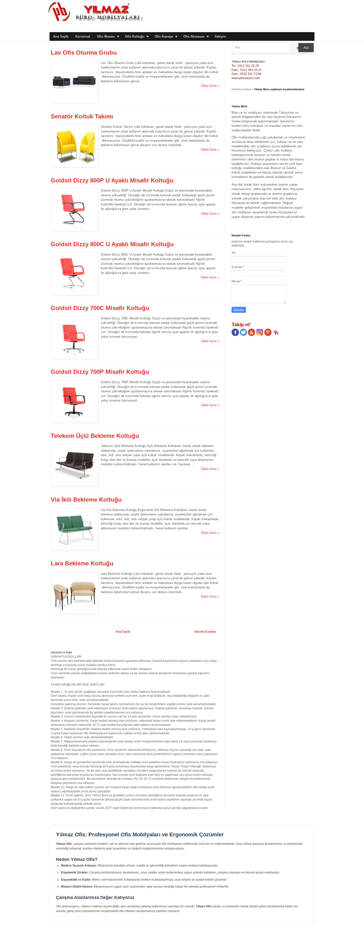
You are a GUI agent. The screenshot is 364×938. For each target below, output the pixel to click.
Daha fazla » (210, 86)
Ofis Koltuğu (134, 36)
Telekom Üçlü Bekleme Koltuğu (95, 435)
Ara (306, 47)
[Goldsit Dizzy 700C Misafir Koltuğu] (74, 357)
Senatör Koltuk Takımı (82, 116)
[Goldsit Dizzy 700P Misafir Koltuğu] (74, 421)
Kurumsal (82, 36)
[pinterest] (268, 335)
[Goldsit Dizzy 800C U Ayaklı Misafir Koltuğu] (74, 294)
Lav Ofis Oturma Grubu (84, 52)
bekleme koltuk (241, 89)
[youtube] (251, 335)
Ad (233, 252)
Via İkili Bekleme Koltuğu (86, 499)
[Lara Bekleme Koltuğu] (74, 613)
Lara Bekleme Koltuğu (82, 563)
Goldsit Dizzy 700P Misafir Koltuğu (100, 371)
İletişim (220, 36)
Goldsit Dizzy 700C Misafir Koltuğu (100, 308)
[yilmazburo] (276, 335)
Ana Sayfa (60, 36)
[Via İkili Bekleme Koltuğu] (74, 549)
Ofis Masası (106, 36)
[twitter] (243, 335)
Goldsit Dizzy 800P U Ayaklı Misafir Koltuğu (112, 180)
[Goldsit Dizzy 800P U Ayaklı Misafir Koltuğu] (74, 230)
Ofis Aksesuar (194, 36)
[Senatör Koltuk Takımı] (74, 166)
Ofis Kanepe (164, 36)
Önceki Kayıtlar (205, 631)
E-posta (237, 267)
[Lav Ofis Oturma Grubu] (74, 102)
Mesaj (236, 281)
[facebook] (235, 335)
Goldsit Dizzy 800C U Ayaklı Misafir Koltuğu (112, 244)
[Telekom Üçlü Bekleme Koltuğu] (74, 485)
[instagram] (259, 335)
